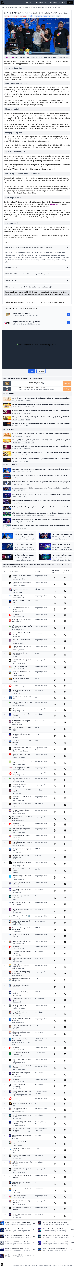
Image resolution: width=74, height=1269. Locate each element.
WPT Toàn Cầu (21, 472)
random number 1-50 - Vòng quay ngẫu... (21, 1201)
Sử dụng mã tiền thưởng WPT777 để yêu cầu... (19, 1039)
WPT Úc (14, 472)
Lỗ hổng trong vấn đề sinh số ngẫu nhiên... (21, 883)
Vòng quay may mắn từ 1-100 (22, 941)
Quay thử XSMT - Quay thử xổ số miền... (21, 755)
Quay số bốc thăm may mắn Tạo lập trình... (22, 703)
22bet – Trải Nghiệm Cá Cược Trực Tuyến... (21, 896)
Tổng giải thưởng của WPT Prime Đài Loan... (20, 1109)
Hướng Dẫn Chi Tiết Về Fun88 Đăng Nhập (21, 1149)
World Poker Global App (37, 382)
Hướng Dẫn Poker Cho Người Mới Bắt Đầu (32, 515)
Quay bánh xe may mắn (20, 666)
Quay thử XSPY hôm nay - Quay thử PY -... (22, 660)
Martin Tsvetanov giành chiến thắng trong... (21, 922)
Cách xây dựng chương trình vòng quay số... (21, 903)
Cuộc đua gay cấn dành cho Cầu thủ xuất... (22, 1162)
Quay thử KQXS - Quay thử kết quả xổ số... (22, 647)
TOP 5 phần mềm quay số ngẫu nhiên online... (21, 972)
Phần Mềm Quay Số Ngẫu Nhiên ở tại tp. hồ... (22, 817)
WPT (14, 604)
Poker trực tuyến (17, 1056)
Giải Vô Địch (30, 472)
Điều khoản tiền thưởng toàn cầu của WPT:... (21, 1073)
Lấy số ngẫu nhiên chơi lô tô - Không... (22, 672)
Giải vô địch (9, 57)
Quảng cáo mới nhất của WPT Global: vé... (22, 790)
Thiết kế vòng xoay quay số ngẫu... (21, 608)
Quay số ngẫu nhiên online (21, 768)
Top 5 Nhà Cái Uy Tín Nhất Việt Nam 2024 (22, 1026)
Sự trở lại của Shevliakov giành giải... (22, 728)
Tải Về (28, 484)
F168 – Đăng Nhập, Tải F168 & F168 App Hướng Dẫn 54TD (41, 1265)
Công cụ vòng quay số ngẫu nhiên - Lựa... (21, 811)
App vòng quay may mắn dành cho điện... (22, 1066)
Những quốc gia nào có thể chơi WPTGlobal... (22, 1136)
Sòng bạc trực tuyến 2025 (20, 751)
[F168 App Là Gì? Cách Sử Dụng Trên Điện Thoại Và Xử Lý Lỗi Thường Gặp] (7, 418)
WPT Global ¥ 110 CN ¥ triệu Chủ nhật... (21, 714)
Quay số (15, 709)
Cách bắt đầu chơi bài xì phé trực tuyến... (21, 1053)
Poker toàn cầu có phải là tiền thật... (22, 959)
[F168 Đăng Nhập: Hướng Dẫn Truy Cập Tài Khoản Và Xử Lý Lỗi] (7, 405)
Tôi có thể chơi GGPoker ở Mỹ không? (21, 869)
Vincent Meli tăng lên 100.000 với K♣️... (22, 633)
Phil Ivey (15, 737)
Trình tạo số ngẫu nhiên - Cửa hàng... (22, 876)
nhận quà (29, 3)
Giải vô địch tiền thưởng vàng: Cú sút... (22, 804)
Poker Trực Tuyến (17, 515)
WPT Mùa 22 (16, 1165)
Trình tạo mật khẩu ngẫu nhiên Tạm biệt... (22, 1176)
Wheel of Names (18, 596)
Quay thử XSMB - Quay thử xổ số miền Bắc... (22, 843)
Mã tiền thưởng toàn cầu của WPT (41, 1040)
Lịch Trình (22, 503)
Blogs (7, 7)
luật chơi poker (17, 592)
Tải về (70, 2)
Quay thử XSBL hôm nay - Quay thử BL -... (22, 1169)
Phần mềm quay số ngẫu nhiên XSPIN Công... (21, 620)
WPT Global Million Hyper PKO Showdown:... (21, 890)
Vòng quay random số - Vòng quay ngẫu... (21, 836)
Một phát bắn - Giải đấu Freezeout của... (20, 1012)
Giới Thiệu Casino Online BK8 (22, 697)
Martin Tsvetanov (17, 924)
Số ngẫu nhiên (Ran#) (19, 785)
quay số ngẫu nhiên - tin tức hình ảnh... (21, 935)
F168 (13, 400)
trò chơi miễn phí (41, 3)
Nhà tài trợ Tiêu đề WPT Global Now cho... (22, 952)
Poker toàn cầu (17, 962)
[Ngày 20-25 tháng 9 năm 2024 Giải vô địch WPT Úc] (7, 476)
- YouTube (16, 614)
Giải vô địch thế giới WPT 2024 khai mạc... (22, 1122)
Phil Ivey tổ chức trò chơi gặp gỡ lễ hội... (21, 735)
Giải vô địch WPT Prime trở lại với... (22, 601)
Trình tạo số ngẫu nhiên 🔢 (21, 916)
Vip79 (15, 1105)
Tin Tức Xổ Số (23, 528)
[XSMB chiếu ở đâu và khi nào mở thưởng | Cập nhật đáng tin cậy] (7, 527)
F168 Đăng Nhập (20, 400)
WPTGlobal (15, 1138)
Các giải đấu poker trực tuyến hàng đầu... (21, 1129)
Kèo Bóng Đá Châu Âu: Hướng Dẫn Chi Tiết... (21, 979)
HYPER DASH (16, 1192)
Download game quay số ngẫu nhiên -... (22, 583)
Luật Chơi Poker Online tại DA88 (21, 589)
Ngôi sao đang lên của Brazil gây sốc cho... (21, 986)
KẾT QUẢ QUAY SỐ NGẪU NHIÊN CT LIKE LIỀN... (22, 627)
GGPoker (15, 872)
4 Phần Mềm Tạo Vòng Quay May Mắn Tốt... (20, 965)
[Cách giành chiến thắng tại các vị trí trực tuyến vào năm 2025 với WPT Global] (7, 520)
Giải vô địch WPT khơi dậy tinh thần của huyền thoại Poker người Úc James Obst (35, 7)
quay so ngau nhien (19, 579)
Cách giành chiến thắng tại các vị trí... (22, 999)
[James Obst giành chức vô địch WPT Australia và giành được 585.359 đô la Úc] (7, 470)
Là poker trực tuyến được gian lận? (22, 1142)
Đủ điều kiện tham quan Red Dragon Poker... (21, 928)
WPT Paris (15, 497)
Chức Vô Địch (21, 478)
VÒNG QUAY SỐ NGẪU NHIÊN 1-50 (22, 576)
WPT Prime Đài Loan (18, 1112)
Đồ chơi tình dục (17, 724)
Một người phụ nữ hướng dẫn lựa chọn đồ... (21, 721)
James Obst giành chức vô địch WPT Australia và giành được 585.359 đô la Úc (53, 302)
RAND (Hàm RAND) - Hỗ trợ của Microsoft (22, 1208)
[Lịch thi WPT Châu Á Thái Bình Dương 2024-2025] (7, 501)
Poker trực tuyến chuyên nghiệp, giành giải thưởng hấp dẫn (37, 389)
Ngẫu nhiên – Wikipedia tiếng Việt (22, 1060)
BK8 (14, 699)
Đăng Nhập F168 (26, 407)
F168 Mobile (21, 419)
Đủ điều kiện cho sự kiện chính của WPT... (22, 1215)
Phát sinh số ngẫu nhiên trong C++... (22, 640)
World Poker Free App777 (36, 384)
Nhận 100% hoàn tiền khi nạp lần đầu (32, 387)
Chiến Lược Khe (25, 522)
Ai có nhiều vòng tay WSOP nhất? (21, 679)
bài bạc (15, 656)
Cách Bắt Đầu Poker (49, 515)
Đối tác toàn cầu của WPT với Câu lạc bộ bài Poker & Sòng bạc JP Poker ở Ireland (20, 302)
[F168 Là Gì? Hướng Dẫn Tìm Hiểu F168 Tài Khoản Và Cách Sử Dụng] (7, 399)
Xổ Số (14, 528)
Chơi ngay (67, 383)
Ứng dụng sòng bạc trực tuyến (21, 1095)
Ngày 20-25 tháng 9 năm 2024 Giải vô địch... (21, 741)
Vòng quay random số (19, 1195)
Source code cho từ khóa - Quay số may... (22, 761)
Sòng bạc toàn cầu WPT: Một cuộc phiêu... (21, 1156)
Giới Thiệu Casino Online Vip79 (22, 1103)
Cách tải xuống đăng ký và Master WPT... (21, 1085)
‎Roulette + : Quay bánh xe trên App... (22, 779)
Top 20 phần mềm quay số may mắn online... (21, 1019)
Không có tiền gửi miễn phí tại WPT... (22, 849)
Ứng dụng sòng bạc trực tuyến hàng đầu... (21, 1092)
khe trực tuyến (17, 1002)
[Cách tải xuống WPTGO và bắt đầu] (7, 483)
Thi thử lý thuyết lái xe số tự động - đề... (21, 1006)
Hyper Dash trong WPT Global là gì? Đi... (22, 1189)
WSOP (14, 509)
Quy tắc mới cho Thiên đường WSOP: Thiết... (21, 1183)
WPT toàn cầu (17, 694)
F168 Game (15, 425)
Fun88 (14, 1152)
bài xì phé (15, 859)
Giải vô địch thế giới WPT (20, 1125)
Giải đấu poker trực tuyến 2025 (22, 1132)
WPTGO (14, 484)
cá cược (14, 982)
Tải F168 (14, 413)
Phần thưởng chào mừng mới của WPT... (22, 691)
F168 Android (27, 413)
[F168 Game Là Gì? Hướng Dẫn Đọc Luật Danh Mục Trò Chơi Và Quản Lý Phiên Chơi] (7, 424)
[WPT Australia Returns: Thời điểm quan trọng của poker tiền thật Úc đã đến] (7, 489)
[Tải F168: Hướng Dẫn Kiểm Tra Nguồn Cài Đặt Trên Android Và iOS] (7, 412)
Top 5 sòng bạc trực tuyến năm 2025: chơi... (21, 748)
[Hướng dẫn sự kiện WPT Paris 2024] (7, 495)
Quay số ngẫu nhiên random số (22, 863)
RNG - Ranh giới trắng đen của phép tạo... (22, 829)
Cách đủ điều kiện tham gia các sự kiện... (22, 910)
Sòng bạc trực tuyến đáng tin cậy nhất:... (21, 992)
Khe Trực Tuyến (16, 522)
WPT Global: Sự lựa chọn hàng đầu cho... (22, 1116)
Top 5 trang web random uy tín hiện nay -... (21, 797)
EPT (13, 988)
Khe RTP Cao (32, 522)
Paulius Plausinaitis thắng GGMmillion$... (20, 654)
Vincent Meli (16, 636)
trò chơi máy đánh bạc (58, 3)
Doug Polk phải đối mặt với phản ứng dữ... (20, 856)
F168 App (28, 400)
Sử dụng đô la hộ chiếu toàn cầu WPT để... (21, 1033)
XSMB (17, 528)
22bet (14, 899)
